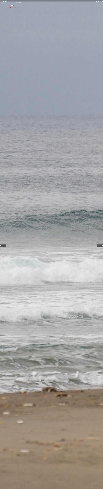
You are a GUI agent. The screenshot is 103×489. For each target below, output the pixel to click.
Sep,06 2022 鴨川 (2, 245)
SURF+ (2, 2)
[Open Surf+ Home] (5, 1)
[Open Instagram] (100, 1)
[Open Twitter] (98, 1)
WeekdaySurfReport (6, 2)
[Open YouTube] (96, 1)
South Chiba (11, 2)
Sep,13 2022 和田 (100, 245)
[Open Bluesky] (102, 1)
